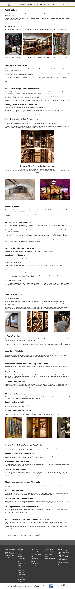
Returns (20, 554)
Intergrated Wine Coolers (37, 556)
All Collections (21, 579)
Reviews (54, 4)
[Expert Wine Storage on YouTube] (8, 557)
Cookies (20, 568)
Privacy (20, 567)
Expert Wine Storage (12, 585)
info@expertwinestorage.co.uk (58, 534)
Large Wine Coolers (49, 551)
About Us (20, 549)
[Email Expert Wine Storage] (11, 557)
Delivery (20, 552)
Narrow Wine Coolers (50, 558)
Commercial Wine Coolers (51, 552)
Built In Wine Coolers (36, 554)
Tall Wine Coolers (49, 549)
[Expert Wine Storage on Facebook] (7, 557)
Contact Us (21, 551)
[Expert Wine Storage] (8, 4)
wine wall (12, 235)
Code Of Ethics (21, 572)
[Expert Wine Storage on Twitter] (5, 557)
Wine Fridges (21, 4)
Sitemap (20, 581)
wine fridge (61, 234)
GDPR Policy (21, 570)
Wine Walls (36, 4)
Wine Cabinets (29, 4)
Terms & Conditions (22, 561)
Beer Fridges (34, 565)
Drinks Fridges (43, 4)
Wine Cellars (34, 561)
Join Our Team (21, 560)
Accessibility (21, 577)
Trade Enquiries (21, 558)
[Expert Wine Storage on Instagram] (10, 557)
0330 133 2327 (10, 535)
